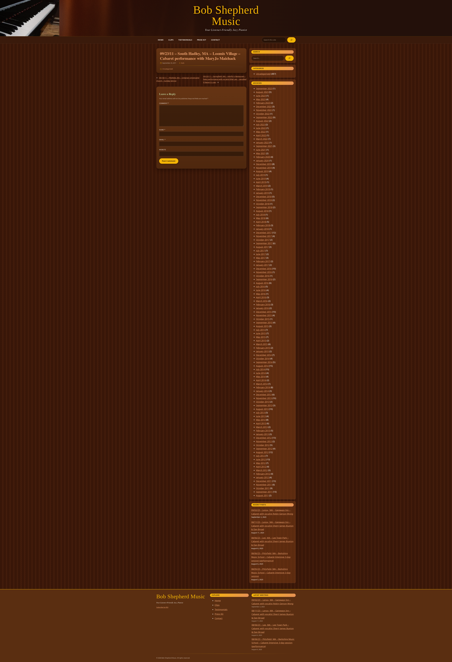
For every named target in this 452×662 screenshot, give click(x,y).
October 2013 (263, 401)
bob (182, 63)
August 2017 (262, 247)
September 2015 (264, 322)
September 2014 (264, 362)
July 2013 (260, 412)
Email (162, 140)
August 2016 (262, 283)
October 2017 (263, 239)
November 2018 (264, 200)
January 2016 (262, 308)
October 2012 (263, 445)
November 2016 (264, 272)
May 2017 (260, 257)
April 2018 (261, 221)
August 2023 (262, 92)
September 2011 (264, 491)
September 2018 (264, 207)
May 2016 (260, 293)
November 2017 (264, 236)
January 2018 (262, 229)
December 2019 (264, 164)
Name (162, 130)
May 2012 (260, 463)
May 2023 (260, 99)
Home (160, 40)
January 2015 (262, 351)
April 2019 (261, 182)
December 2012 (264, 437)
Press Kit (201, 40)
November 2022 (264, 110)
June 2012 (261, 459)
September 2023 (264, 88)
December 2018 (264, 196)
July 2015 (260, 329)
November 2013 (264, 398)
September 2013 (264, 405)
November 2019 (264, 167)
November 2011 (264, 484)
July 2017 (260, 250)
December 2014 (264, 355)
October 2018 (263, 203)
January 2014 (262, 391)
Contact (215, 40)
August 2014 (262, 365)
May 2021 (260, 153)
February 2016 (263, 304)
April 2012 (261, 466)
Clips (171, 40)
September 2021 (264, 146)
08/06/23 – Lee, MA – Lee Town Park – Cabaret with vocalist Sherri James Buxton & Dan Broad (272, 541)
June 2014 (261, 373)
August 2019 (262, 171)
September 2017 (264, 243)
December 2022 (264, 106)
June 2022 (261, 128)
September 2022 (264, 117)
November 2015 (264, 315)
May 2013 (260, 419)
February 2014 (263, 387)
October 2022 (263, 113)
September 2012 (264, 448)
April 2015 (261, 340)
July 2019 (260, 175)
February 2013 (263, 430)
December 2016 (264, 268)
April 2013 (261, 423)
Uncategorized (167, 69)
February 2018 (263, 225)
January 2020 (262, 160)
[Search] (291, 40)
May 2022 (260, 131)
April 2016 (261, 297)
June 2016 (261, 290)
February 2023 (263, 102)
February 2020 (263, 156)
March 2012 (262, 470)
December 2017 (264, 232)
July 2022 (260, 124)
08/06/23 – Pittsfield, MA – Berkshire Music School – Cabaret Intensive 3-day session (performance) (271, 557)
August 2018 (262, 211)
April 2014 (261, 380)
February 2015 (263, 347)
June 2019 (261, 178)
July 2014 (260, 369)
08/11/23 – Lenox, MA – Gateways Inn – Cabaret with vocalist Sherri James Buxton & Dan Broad (272, 526)
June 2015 (261, 333)
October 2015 (263, 319)
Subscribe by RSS (162, 607)
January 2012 (262, 477)
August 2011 (262, 495)
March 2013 (262, 427)
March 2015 (262, 344)
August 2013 (262, 409)
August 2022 (262, 120)
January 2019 (262, 193)
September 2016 (264, 279)
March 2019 (262, 185)
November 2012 (264, 441)
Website (162, 150)
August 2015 (262, 326)
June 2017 (261, 254)
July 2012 (260, 455)
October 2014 (263, 358)
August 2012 (262, 452)
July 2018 (260, 214)
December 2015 (264, 311)
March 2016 (262, 301)
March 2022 (262, 138)
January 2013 (262, 434)
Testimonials (185, 40)
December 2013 (264, 394)
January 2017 (262, 265)
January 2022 (262, 142)
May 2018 (260, 218)
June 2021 (261, 149)
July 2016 (260, 286)
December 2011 (264, 481)
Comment (164, 103)
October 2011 (263, 488)
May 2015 (260, 337)
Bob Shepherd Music (226, 15)
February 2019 (263, 189)
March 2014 (262, 383)
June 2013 (261, 416)
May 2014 (260, 376)
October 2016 (263, 275)
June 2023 (261, 95)
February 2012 (263, 473)
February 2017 (263, 261)
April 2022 (261, 135)
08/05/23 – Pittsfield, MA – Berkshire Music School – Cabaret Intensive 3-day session (271, 573)
